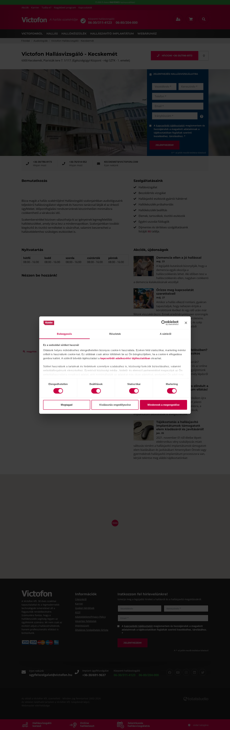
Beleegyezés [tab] (64, 333)
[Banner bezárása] (186, 323)
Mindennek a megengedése (163, 404)
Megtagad (66, 404)
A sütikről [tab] (165, 333)
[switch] (96, 391)
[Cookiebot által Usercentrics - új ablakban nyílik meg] (163, 322)
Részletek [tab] (115, 333)
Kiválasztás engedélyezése (115, 404)
